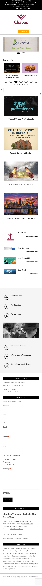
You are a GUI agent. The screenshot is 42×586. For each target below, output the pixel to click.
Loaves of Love (30, 75)
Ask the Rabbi (24, 258)
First (4, 414)
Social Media (9, 465)
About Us (22, 232)
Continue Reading (31, 236)
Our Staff (22, 270)
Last (4, 422)
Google (7, 462)
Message (7, 468)
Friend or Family (10, 459)
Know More (34, 274)
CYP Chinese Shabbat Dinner (12, 76)
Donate (23, 31)
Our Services (23, 248)
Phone (6, 437)
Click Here (20, 534)
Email (5, 427)
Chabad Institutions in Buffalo (21, 218)
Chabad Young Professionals (21, 119)
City (5, 446)
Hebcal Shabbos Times (16, 529)
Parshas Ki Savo (27, 524)
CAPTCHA (6, 493)
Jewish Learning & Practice (21, 184)
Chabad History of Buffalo (21, 153)
